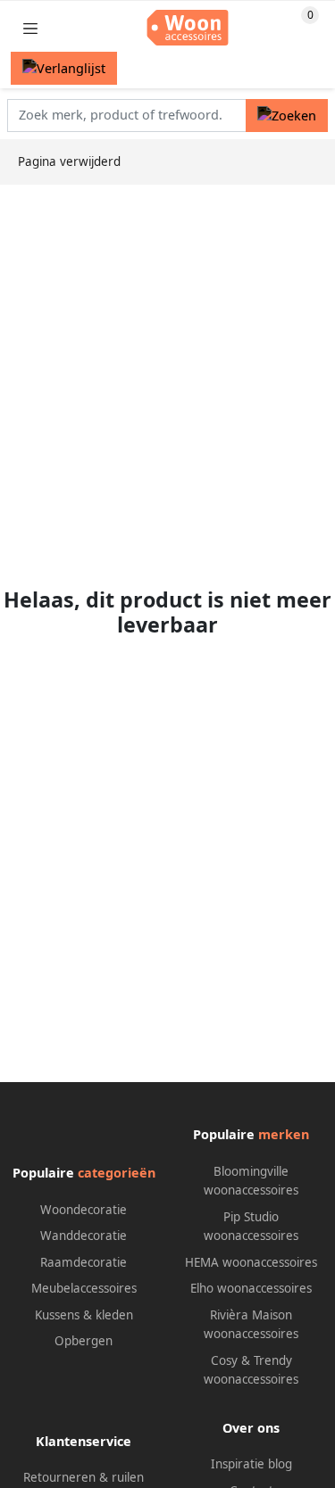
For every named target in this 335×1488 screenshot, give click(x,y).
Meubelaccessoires (84, 1288)
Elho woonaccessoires (251, 1288)
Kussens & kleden (84, 1315)
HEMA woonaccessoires (251, 1262)
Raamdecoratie (83, 1262)
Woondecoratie (83, 1210)
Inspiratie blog (251, 1464)
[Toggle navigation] (30, 28)
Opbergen (83, 1341)
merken (283, 1134)
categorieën (116, 1172)
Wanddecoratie (83, 1236)
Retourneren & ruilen (83, 1477)
